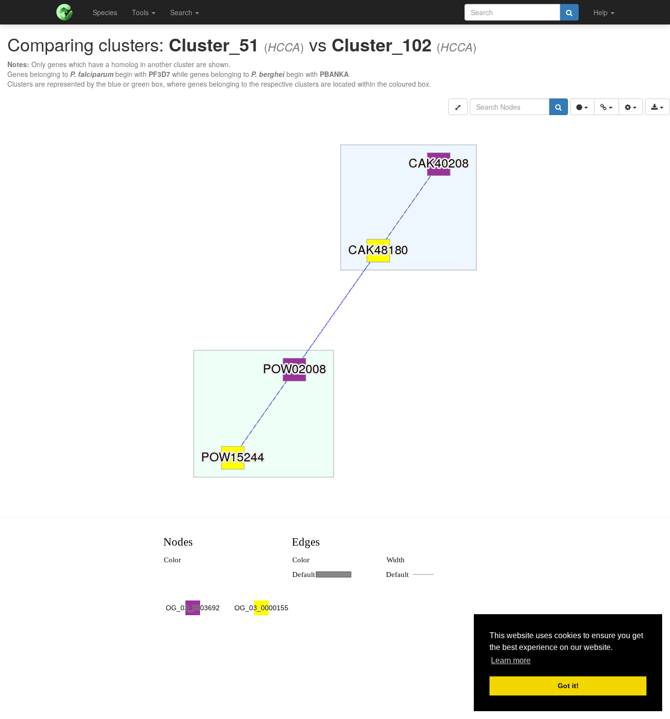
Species (105, 12)
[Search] (569, 12)
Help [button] (601, 12)
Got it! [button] (568, 686)
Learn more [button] (511, 660)
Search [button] (182, 12)
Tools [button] (141, 12)
